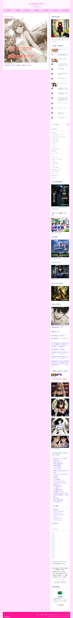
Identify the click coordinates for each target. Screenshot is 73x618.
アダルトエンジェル (57, 512)
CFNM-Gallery (60, 614)
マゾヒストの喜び (57, 467)
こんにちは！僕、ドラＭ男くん (60, 482)
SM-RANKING (55, 477)
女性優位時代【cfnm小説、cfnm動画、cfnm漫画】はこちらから (17, 65)
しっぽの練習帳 (56, 479)
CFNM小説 (46, 614)
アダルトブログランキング (59, 514)
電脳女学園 (55, 509)
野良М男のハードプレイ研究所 (60, 458)
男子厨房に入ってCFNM (58, 491)
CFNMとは (37, 614)
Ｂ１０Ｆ (55, 516)
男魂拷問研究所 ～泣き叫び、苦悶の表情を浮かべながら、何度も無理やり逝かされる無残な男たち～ (60, 363)
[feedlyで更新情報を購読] (60, 605)
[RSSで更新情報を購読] (62, 605)
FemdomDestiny (56, 484)
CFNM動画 (42, 614)
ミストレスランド (57, 468)
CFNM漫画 (50, 614)
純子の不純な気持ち (57, 486)
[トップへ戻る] (71, 616)
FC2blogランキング (57, 518)
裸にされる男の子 (57, 501)
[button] (68, 124)
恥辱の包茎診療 (54, 335)
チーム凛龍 (55, 487)
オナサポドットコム (57, 519)
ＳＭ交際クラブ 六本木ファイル (60, 493)
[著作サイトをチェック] (58, 605)
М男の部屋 (55, 498)
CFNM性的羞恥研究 (57, 465)
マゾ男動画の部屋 (57, 489)
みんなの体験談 (66, 614)
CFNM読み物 (55, 614)
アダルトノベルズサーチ (58, 511)
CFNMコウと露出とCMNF (58, 463)
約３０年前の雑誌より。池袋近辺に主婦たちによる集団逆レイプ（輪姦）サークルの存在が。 (60, 344)
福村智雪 (61, 346)
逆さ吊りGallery (57, 460)
